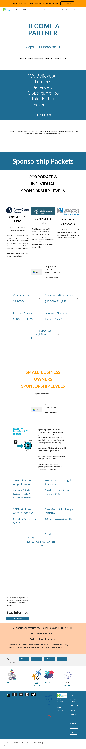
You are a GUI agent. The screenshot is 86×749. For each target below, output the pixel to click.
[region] (43, 3)
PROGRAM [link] (64, 10)
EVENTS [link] (52, 10)
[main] (43, 29)
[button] (83, 9)
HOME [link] (43, 10)
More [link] (75, 10)
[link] (36, 269)
